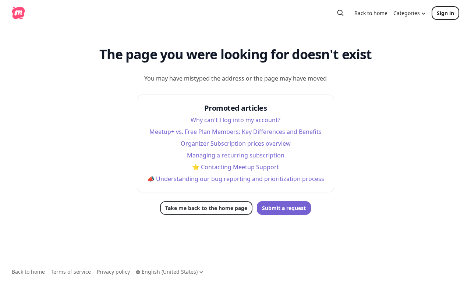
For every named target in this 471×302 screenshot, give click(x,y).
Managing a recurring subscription (235, 155)
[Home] (18, 12)
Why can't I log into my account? (235, 120)
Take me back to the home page (206, 208)
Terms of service (71, 271)
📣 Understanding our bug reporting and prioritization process (235, 179)
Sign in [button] (445, 13)
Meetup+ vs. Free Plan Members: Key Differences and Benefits (235, 132)
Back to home (370, 13)
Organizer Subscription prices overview (236, 143)
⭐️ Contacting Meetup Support (235, 167)
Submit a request (284, 208)
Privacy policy (113, 271)
